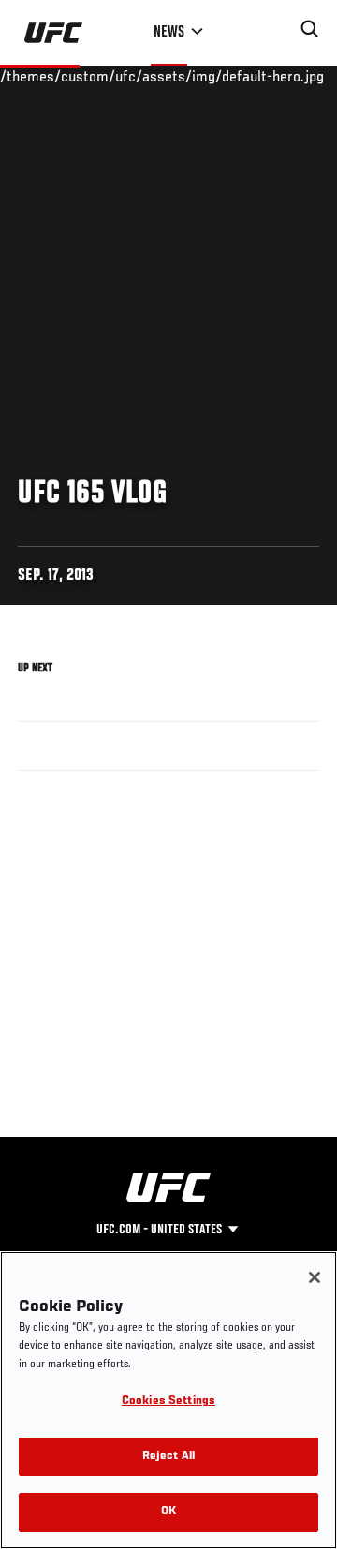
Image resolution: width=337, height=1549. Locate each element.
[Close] (314, 1277)
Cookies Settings (168, 1401)
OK (168, 1512)
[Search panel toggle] (310, 29)
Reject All (168, 1457)
